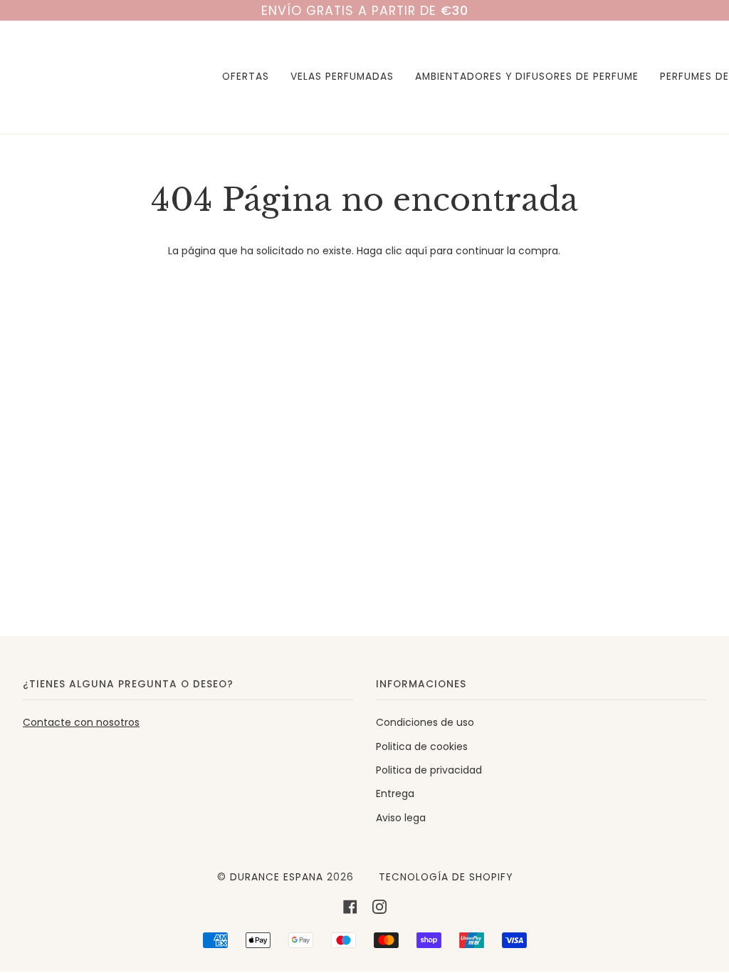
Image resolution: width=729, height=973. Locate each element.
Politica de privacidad (429, 770)
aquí (416, 251)
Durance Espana (276, 877)
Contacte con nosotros (81, 722)
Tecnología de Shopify (446, 877)
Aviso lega (401, 818)
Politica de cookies (422, 746)
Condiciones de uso (425, 722)
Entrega (395, 793)
